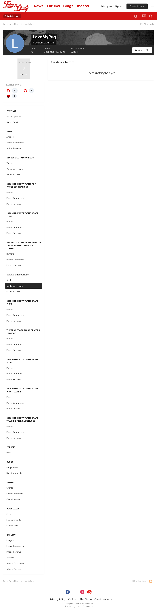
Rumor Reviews (13, 265)
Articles (10, 137)
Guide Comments (14, 286)
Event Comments (14, 493)
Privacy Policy (57, 599)
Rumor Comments (15, 259)
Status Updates (13, 116)
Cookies (72, 599)
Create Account (137, 6)
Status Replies (13, 122)
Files (8, 514)
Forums (53, 6)
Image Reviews (13, 552)
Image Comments (15, 546)
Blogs (68, 6)
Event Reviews (13, 499)
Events (9, 488)
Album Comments (15, 563)
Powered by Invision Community (78, 606)
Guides (9, 280)
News (38, 6)
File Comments (13, 520)
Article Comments (15, 142)
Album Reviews (13, 569)
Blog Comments (14, 473)
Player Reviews (13, 204)
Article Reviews (13, 148)
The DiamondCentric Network (96, 599)
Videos (83, 6)
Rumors (10, 254)
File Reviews (12, 525)
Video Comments (14, 169)
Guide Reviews (13, 291)
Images (10, 540)
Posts (8, 452)
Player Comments (15, 198)
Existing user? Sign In (112, 6)
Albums (10, 557)
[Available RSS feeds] (151, 581)
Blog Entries (12, 467)
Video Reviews (13, 174)
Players (9, 192)
